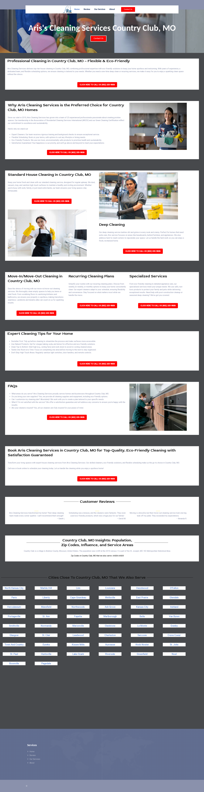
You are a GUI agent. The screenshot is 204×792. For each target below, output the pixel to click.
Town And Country (14, 644)
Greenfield (142, 654)
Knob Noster (142, 644)
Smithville (14, 625)
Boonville (14, 663)
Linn (78, 588)
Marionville (78, 625)
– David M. (121, 518)
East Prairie (142, 597)
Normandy (46, 625)
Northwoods (78, 606)
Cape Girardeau (78, 597)
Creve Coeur (174, 635)
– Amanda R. (181, 518)
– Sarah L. (61, 518)
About (32, 763)
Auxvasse (110, 644)
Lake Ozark (78, 654)
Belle (142, 616)
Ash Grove (110, 606)
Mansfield (46, 606)
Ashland (174, 606)
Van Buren (174, 616)
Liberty (46, 597)
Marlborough (110, 616)
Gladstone (110, 625)
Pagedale (46, 663)
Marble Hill (46, 588)
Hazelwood (142, 588)
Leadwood (78, 635)
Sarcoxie (142, 635)
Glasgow (14, 635)
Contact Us (128, 9)
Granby (174, 625)
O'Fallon (174, 588)
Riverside (110, 654)
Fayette (78, 616)
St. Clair (46, 635)
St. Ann (46, 616)
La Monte (142, 625)
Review (33, 755)
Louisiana (110, 588)
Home (32, 751)
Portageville (14, 616)
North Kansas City (14, 588)
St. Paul (14, 654)
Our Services (35, 759)
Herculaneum (14, 606)
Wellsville (110, 597)
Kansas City (142, 606)
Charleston (110, 635)
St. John (174, 644)
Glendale (174, 597)
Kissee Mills (78, 644)
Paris (14, 597)
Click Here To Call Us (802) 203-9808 (97, 85)
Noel (174, 654)
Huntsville (46, 654)
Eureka (46, 644)
